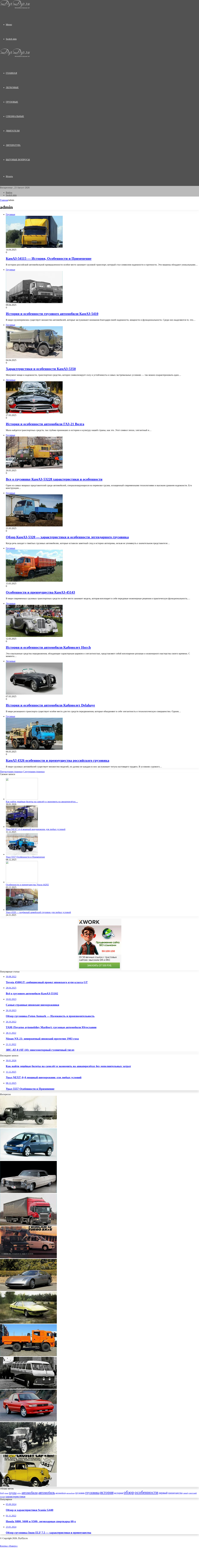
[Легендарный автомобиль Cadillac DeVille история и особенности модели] (28, 1192)
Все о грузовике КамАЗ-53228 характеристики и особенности (54, 479)
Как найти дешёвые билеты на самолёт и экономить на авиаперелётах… (42, 801)
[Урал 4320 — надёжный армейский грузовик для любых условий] (22, 909)
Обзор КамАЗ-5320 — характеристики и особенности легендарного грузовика (67, 537)
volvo (19, 1493)
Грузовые (12, 102)
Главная (4, 200)
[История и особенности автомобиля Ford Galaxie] (28, 1159)
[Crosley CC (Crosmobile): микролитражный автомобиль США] (28, 1486)
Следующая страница (34, 771)
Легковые (12, 87)
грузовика (92, 1492)
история (106, 1492)
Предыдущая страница (11, 771)
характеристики (15, 1496)
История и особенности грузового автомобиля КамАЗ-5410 (52, 314)
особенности (146, 1492)
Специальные (15, 116)
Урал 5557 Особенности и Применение (25, 857)
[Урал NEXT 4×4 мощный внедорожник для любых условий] (22, 826)
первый (163, 1492)
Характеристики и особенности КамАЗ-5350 (41, 369)
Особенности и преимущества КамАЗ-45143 (40, 592)
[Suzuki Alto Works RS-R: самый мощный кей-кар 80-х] (28, 1257)
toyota (12, 1492)
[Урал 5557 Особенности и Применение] (22, 854)
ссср (2, 1496)
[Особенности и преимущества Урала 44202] (22, 882)
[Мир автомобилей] (15, 8)
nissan (6, 1493)
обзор (129, 1492)
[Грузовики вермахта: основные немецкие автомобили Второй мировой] (28, 1453)
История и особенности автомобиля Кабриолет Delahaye (50, 705)
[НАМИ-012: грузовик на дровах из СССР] (28, 1127)
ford (2, 1493)
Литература (13, 145)
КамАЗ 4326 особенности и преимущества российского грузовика (57, 760)
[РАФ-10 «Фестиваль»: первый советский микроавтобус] (28, 1388)
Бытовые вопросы (18, 159)
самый (185, 1493)
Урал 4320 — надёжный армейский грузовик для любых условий (38, 912)
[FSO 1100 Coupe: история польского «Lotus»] (28, 1323)
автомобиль (46, 1492)
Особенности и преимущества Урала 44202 (27, 884)
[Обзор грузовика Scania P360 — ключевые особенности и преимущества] (28, 1225)
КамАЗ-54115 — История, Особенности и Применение (48, 258)
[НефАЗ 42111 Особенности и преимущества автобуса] (28, 1355)
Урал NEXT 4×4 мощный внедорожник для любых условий (35, 829)
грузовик (80, 1493)
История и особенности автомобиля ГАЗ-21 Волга (45, 424)
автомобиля (61, 1493)
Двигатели (13, 131)
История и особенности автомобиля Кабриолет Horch (48, 647)
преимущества (175, 1493)
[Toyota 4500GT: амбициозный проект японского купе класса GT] (28, 1290)
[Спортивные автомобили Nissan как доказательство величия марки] (28, 1420)
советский (192, 1493)
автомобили (30, 1492)
